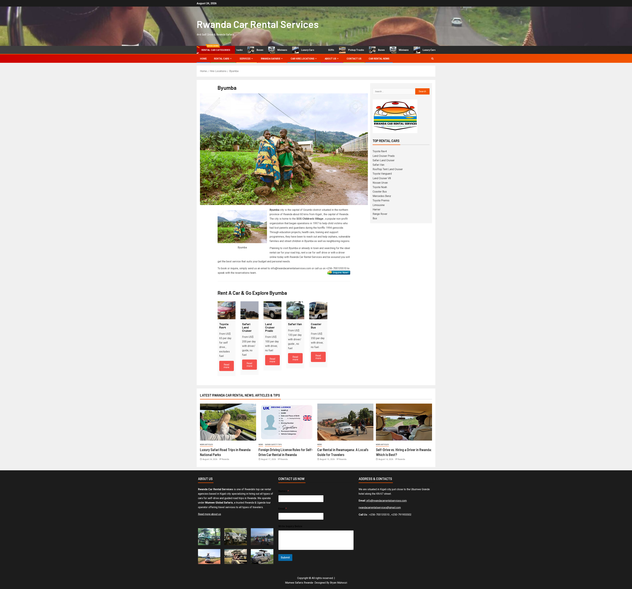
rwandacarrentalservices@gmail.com (380, 507)
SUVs (316, 50)
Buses (245, 50)
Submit (285, 557)
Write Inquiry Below (290, 526)
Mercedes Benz (382, 196)
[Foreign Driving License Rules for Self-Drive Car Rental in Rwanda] (287, 422)
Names (283, 491)
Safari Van (378, 164)
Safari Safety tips (273, 444)
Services (245, 58)
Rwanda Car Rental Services (258, 24)
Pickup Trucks (341, 50)
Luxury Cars (292, 50)
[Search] (432, 59)
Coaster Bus (380, 191)
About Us (330, 58)
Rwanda (225, 459)
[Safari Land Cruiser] (249, 310)
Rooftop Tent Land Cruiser (388, 169)
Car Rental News (379, 58)
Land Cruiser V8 (382, 178)
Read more (226, 366)
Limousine (379, 205)
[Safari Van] (295, 310)
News (261, 444)
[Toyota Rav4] (227, 310)
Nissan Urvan (380, 182)
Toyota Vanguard (382, 173)
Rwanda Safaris (270, 58)
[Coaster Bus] (318, 310)
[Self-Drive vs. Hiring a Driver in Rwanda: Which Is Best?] (404, 422)
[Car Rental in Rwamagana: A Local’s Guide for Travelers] (345, 422)
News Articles (206, 444)
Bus (375, 218)
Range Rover (380, 214)
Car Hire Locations (302, 58)
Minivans (267, 50)
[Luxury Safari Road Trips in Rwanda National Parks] (228, 422)
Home (203, 58)
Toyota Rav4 (380, 151)
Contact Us (354, 58)
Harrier (376, 209)
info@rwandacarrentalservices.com (386, 500)
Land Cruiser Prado (384, 155)
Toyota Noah (380, 187)
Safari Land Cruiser (384, 160)
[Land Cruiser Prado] (272, 310)
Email (282, 508)
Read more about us (209, 514)
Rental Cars (221, 58)
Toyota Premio (381, 200)
